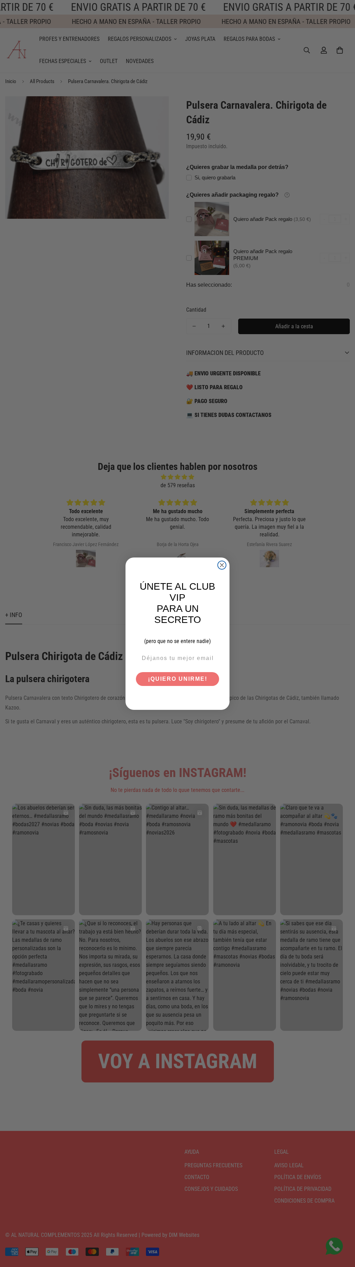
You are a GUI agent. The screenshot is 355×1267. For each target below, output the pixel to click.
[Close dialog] (222, 565)
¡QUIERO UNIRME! (177, 679)
